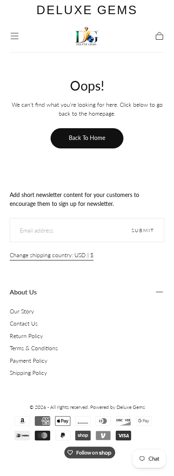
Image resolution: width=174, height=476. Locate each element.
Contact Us (24, 323)
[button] (14, 36)
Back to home (87, 137)
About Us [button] (23, 292)
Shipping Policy (28, 372)
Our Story (22, 311)
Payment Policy (28, 360)
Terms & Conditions (34, 348)
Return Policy (26, 335)
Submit (143, 230)
